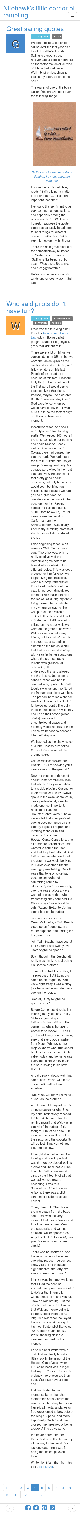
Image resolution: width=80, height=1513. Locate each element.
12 (25, 1495)
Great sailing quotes (35, 28)
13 (33, 1495)
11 (16, 1495)
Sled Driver (45, 1466)
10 (7, 1495)
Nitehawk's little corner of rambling (39, 11)
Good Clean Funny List (50, 335)
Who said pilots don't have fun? (36, 307)
